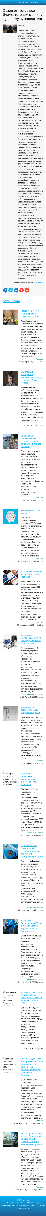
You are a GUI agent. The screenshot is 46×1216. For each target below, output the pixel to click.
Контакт (30, 7)
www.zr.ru (39, 283)
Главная (22, 7)
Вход (29, 1208)
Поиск (37, 7)
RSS (43, 7)
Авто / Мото (11, 301)
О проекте (21, 1208)
